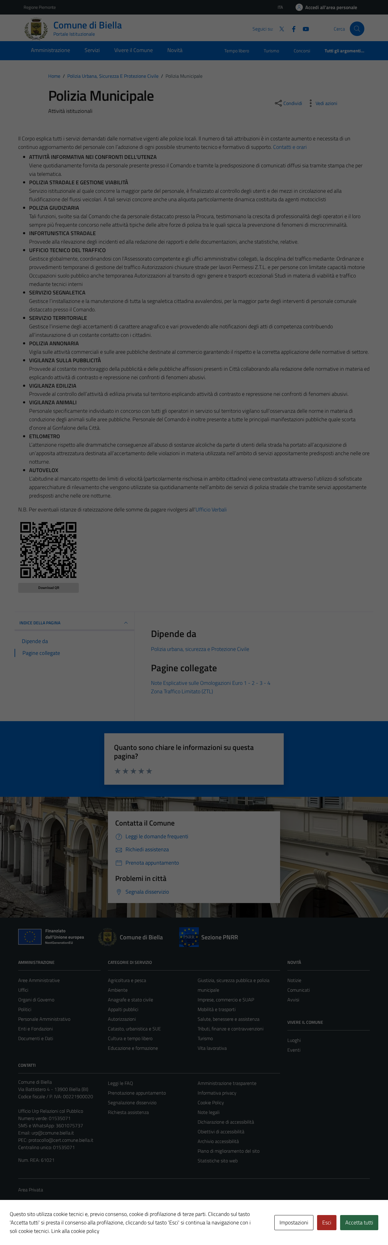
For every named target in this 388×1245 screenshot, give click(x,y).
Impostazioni (293, 1222)
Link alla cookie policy (75, 1231)
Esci (326, 1222)
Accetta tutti (359, 1222)
